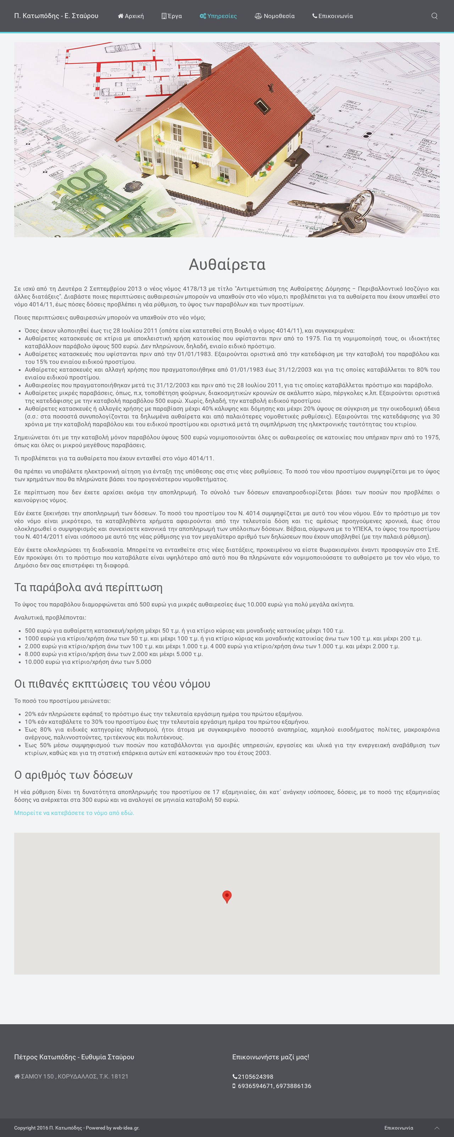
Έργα (174, 16)
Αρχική (133, 16)
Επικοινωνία (335, 16)
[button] (227, 897)
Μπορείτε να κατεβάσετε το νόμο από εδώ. (74, 812)
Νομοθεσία (278, 16)
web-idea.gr (125, 1128)
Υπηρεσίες (221, 16)
